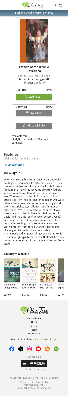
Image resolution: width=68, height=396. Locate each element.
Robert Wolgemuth (38, 79)
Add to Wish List (35, 126)
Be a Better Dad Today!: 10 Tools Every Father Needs (47, 289)
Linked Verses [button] (16, 165)
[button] (55, 5)
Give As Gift (35, 113)
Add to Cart (36, 97)
